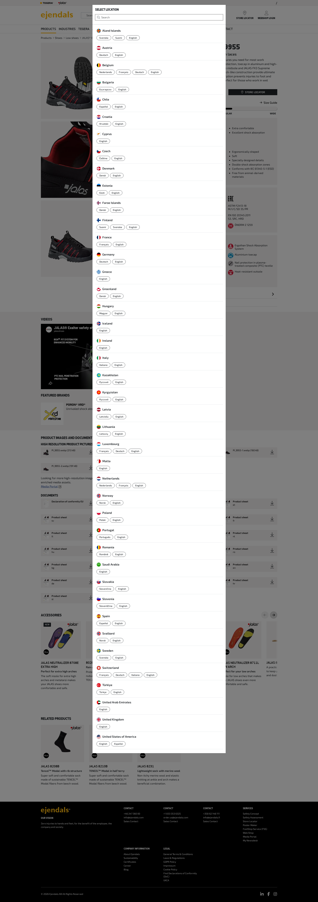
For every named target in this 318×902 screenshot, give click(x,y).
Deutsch (103, 55)
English (133, 37)
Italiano (103, 365)
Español (103, 106)
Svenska (103, 37)
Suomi (118, 37)
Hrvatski (103, 123)
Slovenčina (105, 588)
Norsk (102, 502)
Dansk (102, 175)
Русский (103, 382)
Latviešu (104, 416)
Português (104, 537)
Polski (102, 519)
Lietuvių (103, 433)
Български (105, 89)
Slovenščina (105, 605)
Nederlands (105, 72)
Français (123, 72)
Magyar (103, 313)
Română (103, 554)
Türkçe (103, 692)
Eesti (102, 192)
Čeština (103, 158)
